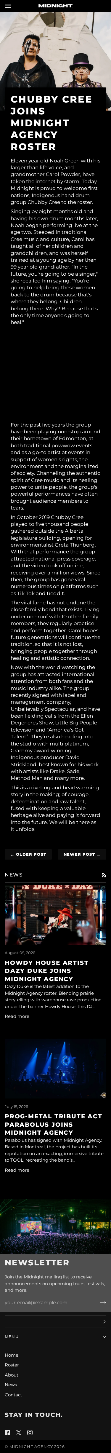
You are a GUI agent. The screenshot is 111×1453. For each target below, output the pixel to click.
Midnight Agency (31, 1446)
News (11, 1384)
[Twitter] (18, 1432)
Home (11, 1355)
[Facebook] (7, 1432)
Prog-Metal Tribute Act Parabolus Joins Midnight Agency (53, 1124)
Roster (12, 1365)
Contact (13, 1395)
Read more (17, 1016)
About (11, 1375)
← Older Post (28, 854)
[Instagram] (30, 1432)
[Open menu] (13, 6)
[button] (55, 1321)
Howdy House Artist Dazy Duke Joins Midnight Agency (47, 971)
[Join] (98, 1302)
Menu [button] (12, 1336)
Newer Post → (82, 854)
